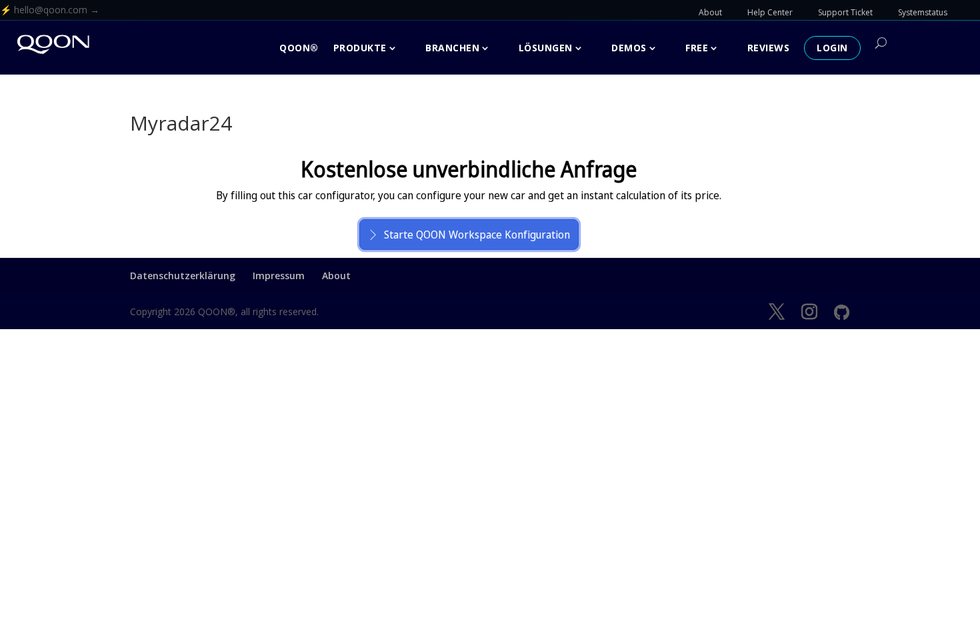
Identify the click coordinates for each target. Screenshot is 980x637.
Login (832, 47)
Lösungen (546, 47)
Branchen (452, 47)
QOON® (299, 47)
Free (696, 47)
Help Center (770, 12)
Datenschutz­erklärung (182, 275)
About (710, 12)
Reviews (768, 47)
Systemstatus (922, 12)
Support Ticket (845, 12)
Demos (629, 47)
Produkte (360, 47)
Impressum (279, 275)
